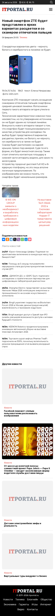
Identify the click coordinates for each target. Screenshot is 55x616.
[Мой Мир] (26, 239)
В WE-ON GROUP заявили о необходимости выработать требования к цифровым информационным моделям (11, 212)
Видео (20, 609)
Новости (8, 407)
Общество (46, 599)
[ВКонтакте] (3, 239)
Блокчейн (32, 599)
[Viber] (18, 239)
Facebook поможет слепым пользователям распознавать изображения (20, 413)
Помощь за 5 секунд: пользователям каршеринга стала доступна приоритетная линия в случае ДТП (27, 266)
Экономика (10, 604)
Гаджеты (24, 604)
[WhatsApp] (22, 239)
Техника (23, 37)
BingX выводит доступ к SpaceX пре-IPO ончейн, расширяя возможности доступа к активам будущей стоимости (27, 317)
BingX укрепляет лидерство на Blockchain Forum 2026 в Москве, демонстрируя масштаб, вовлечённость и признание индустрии (26, 305)
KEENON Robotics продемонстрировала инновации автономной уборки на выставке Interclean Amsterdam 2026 (25, 329)
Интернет (45, 604)
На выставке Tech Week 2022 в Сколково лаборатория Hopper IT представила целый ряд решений (44, 212)
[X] (14, 239)
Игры (35, 604)
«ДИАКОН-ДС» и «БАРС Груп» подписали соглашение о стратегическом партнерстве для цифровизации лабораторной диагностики (26, 278)
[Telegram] (11, 239)
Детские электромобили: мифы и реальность (22, 524)
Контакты (32, 609)
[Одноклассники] (7, 239)
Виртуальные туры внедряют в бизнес (25, 576)
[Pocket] (29, 239)
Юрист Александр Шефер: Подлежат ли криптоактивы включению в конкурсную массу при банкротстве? (27, 254)
